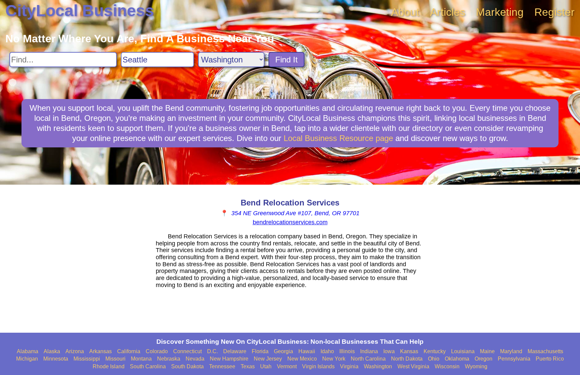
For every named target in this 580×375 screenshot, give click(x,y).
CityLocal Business (79, 10)
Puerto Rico (550, 359)
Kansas (409, 351)
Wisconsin (447, 366)
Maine (487, 351)
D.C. (212, 351)
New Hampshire (229, 359)
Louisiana (463, 351)
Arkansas (100, 351)
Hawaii (306, 351)
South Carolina (148, 366)
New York (333, 359)
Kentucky (435, 351)
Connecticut (187, 351)
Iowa (389, 351)
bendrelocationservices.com (290, 222)
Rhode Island (109, 366)
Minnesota (55, 359)
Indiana (369, 351)
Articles (447, 12)
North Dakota (407, 359)
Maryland (511, 351)
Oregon (483, 359)
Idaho (327, 351)
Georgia (283, 351)
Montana (141, 359)
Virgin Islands (318, 366)
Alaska (52, 351)
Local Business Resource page (338, 138)
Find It (286, 59)
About (405, 12)
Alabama (27, 351)
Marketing (500, 12)
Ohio (433, 359)
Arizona (74, 351)
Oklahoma (457, 359)
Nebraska (168, 359)
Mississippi (87, 359)
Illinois (347, 351)
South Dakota (187, 366)
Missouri (115, 359)
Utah (266, 366)
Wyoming (476, 366)
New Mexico (302, 359)
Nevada (195, 359)
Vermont (287, 366)
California (128, 351)
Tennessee (222, 366)
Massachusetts (545, 351)
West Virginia (413, 366)
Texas (248, 366)
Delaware (234, 351)
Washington (378, 366)
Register (554, 12)
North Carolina (368, 359)
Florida (260, 351)
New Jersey (268, 359)
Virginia (349, 366)
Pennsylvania (514, 359)
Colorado (157, 351)
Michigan (27, 359)
